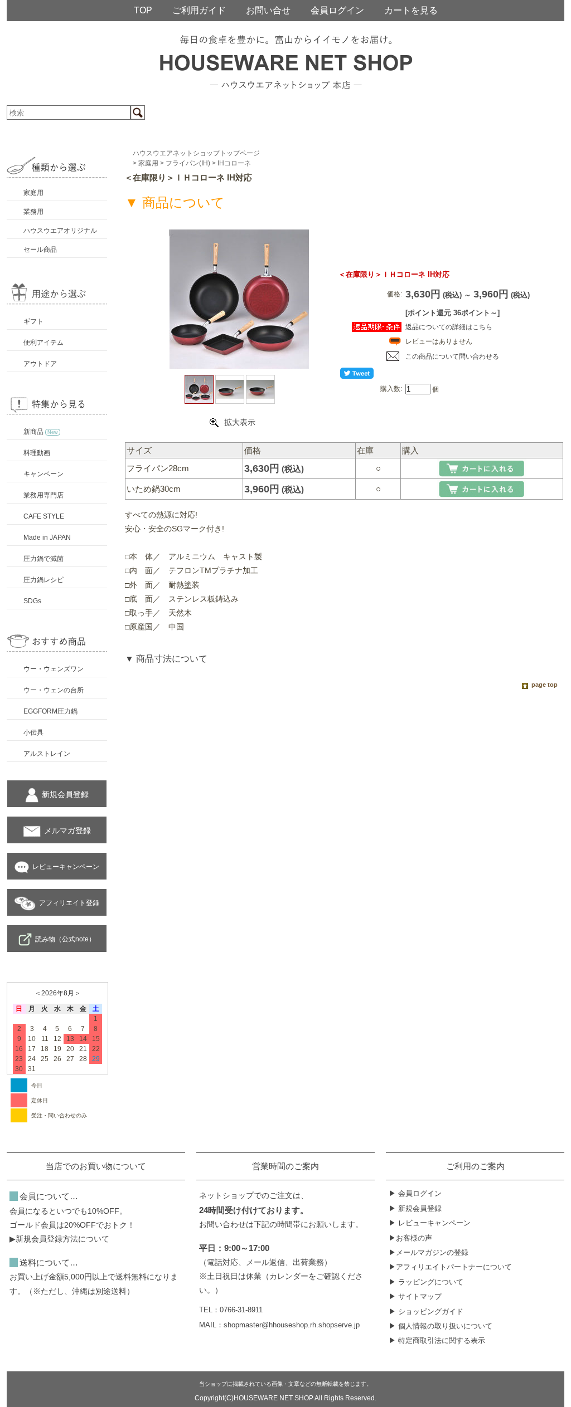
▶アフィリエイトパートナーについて (450, 1267)
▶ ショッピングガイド (426, 1311)
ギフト (33, 321)
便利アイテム (43, 342)
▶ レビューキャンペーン (430, 1223)
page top (544, 684)
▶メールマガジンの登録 (428, 1252)
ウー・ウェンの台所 (53, 690)
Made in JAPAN (47, 537)
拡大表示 (239, 422)
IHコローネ (234, 163)
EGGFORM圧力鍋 (50, 711)
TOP (143, 10)
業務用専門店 (43, 495)
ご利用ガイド (199, 10)
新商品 (40, 432)
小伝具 (33, 732)
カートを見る (411, 10)
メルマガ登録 (67, 830)
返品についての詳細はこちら (448, 327)
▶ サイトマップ (415, 1296)
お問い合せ (268, 10)
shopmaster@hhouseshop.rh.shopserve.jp (292, 1325)
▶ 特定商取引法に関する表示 (437, 1340)
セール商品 (40, 249)
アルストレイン (46, 754)
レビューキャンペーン (65, 867)
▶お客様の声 (410, 1238)
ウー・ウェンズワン (53, 669)
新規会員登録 (65, 794)
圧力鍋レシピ (43, 580)
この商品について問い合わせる (452, 356)
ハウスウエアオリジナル (60, 230)
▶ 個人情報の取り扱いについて (440, 1326)
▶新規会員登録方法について (59, 1238)
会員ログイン (337, 10)
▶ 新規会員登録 (415, 1208)
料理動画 (36, 453)
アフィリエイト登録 (69, 903)
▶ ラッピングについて (426, 1282)
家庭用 (33, 193)
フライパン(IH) (188, 163)
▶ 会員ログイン (415, 1193)
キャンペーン (43, 474)
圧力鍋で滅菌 (43, 559)
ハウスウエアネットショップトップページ (196, 153)
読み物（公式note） (65, 939)
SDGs (32, 601)
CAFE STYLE (43, 516)
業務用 (33, 212)
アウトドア (40, 364)
